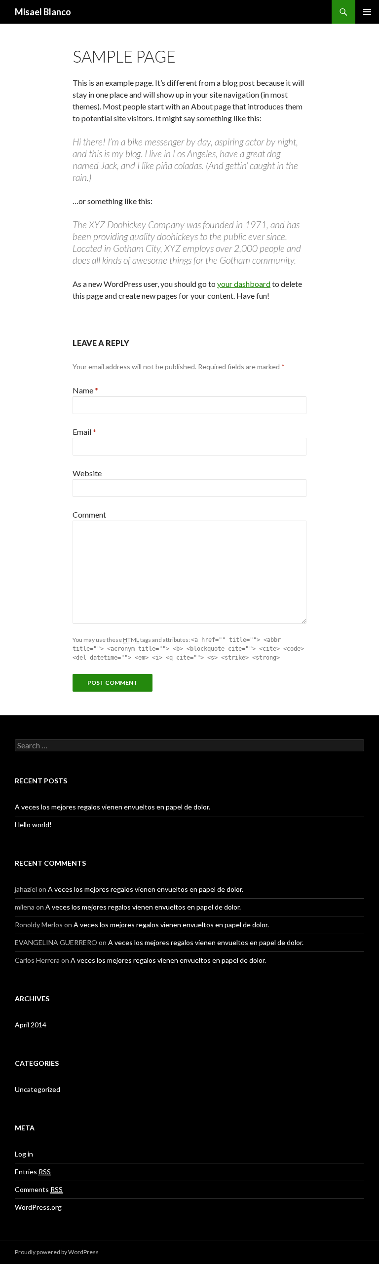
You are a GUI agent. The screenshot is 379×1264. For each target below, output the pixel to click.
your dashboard (243, 283)
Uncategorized (37, 1089)
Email (84, 431)
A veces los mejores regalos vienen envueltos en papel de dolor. (112, 807)
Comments (39, 1189)
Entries (33, 1171)
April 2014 (30, 1024)
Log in (24, 1154)
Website (87, 473)
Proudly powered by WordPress (57, 1252)
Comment (89, 514)
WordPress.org (38, 1207)
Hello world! (33, 824)
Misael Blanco (43, 11)
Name (85, 390)
